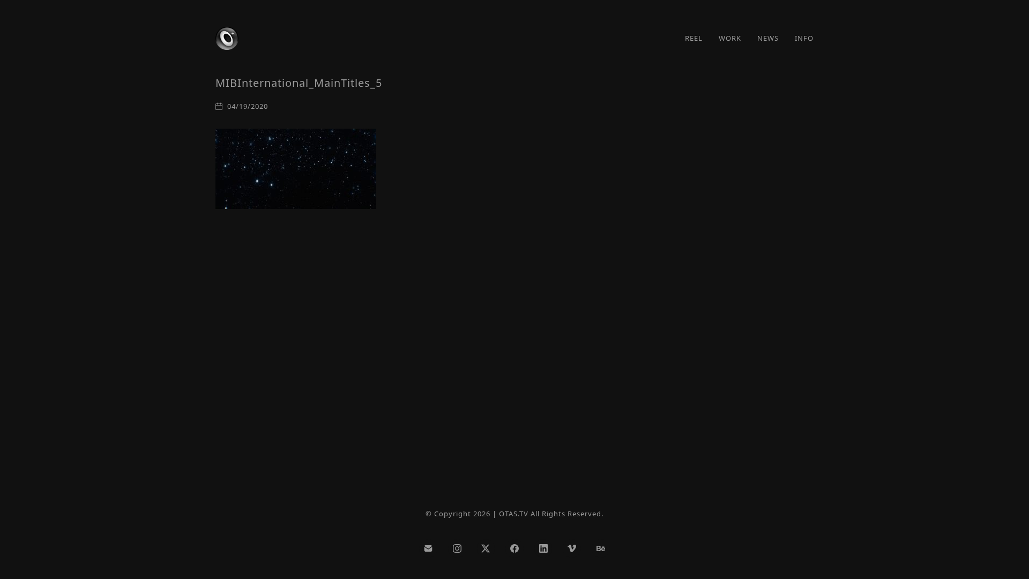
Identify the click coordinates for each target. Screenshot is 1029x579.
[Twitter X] (486, 548)
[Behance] (601, 548)
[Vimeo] (572, 548)
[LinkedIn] (543, 548)
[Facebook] (514, 548)
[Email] (428, 548)
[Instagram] (457, 548)
